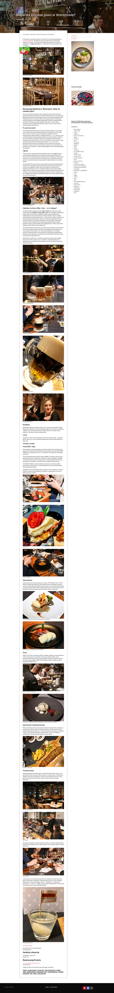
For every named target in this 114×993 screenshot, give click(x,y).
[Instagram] (91, 988)
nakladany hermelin (31, 972)
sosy (75, 178)
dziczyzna (76, 142)
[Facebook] (88, 988)
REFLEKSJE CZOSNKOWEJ (80, 50)
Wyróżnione (77, 189)
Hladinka (58, 970)
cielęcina (76, 134)
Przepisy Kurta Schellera (80, 167)
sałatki (75, 175)
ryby (75, 173)
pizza (75, 159)
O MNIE (47, 987)
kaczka (76, 145)
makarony (76, 150)
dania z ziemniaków (79, 135)
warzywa (76, 183)
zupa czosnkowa (42, 973)
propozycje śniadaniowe (80, 165)
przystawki (76, 169)
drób (75, 140)
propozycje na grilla (79, 164)
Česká (52, 882)
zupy (75, 192)
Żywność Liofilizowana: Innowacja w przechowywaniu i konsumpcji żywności (82, 122)
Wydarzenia (48, 50)
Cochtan (25, 970)
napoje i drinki (77, 154)
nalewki (76, 153)
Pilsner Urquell (40, 972)
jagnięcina (76, 143)
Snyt (31, 973)
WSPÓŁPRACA (53, 987)
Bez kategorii (77, 129)
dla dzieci (76, 138)
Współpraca (66, 50)
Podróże (57, 50)
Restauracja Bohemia (27, 945)
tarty (75, 180)
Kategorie (39, 50)
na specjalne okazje (79, 151)
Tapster (35, 973)
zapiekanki (76, 191)
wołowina (76, 186)
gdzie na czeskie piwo (50, 970)
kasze (75, 146)
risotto (75, 172)
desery (75, 137)
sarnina (76, 176)
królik (75, 148)
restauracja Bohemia (52, 972)
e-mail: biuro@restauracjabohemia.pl (31, 963)
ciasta (75, 132)
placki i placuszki (78, 161)
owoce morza (77, 156)
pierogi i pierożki (78, 157)
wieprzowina (77, 184)
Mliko (24, 972)
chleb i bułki (77, 131)
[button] (94, 50)
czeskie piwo (41, 970)
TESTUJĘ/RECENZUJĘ (79, 181)
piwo (46, 972)
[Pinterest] (84, 988)
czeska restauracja (32, 970)
